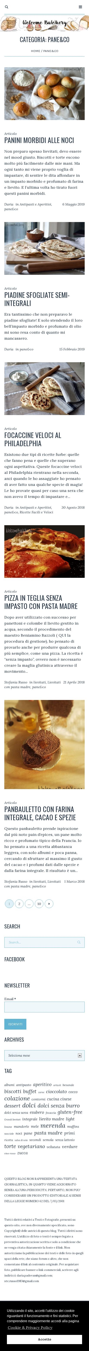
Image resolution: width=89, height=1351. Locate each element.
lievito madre (51, 1118)
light (70, 1118)
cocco (73, 1091)
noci (19, 1133)
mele (35, 1126)
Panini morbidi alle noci (39, 140)
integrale (29, 1119)
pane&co (11, 209)
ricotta (8, 1140)
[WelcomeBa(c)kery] (44, 23)
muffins (73, 1126)
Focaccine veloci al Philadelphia (32, 439)
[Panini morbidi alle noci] (44, 93)
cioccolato (56, 1091)
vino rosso (10, 1153)
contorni (38, 1099)
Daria (8, 204)
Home (35, 51)
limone (8, 1126)
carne (41, 1092)
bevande (68, 1085)
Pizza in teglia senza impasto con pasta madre (41, 602)
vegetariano (31, 1146)
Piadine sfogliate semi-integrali (37, 299)
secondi (35, 1140)
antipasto (23, 1085)
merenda (52, 1126)
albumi (9, 1085)
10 (39, 904)
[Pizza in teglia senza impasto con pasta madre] (44, 551)
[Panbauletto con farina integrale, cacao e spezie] (44, 744)
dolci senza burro (59, 1106)
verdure (70, 1146)
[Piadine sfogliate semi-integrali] (44, 247)
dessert (12, 1106)
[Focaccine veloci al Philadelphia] (44, 388)
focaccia (51, 1113)
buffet (30, 1091)
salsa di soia (21, 1140)
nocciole (9, 1133)
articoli (57, 1085)
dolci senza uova (16, 1113)
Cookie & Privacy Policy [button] (30, 1327)
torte (10, 1146)
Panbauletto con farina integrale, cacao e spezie (40, 813)
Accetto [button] (44, 1339)
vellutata (53, 1147)
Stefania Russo (15, 682)
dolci (29, 1105)
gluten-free (70, 1112)
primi (69, 1133)
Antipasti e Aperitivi (35, 204)
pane (28, 1133)
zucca (22, 1152)
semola (48, 1140)
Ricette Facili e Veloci (36, 512)
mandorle (21, 1126)
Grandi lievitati (12, 1119)
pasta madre (48, 1133)
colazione (17, 1098)
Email (10, 999)
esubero (37, 1112)
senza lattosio (65, 1140)
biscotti (12, 1091)
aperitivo (42, 1084)
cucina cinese (59, 1098)
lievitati (39, 682)
